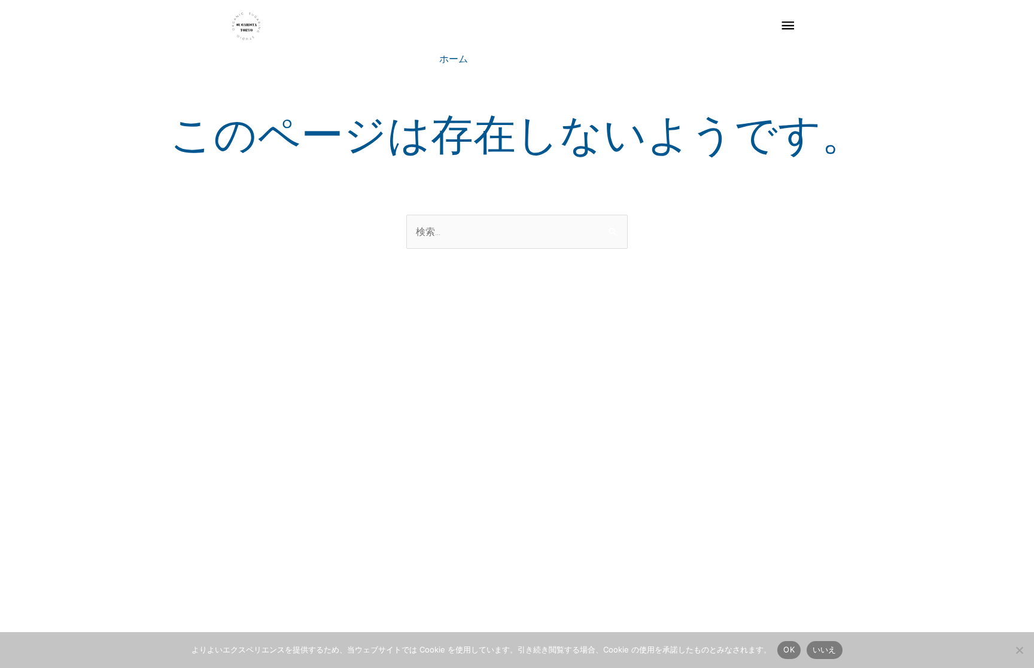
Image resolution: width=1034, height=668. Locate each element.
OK (789, 649)
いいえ (825, 649)
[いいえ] (1019, 650)
